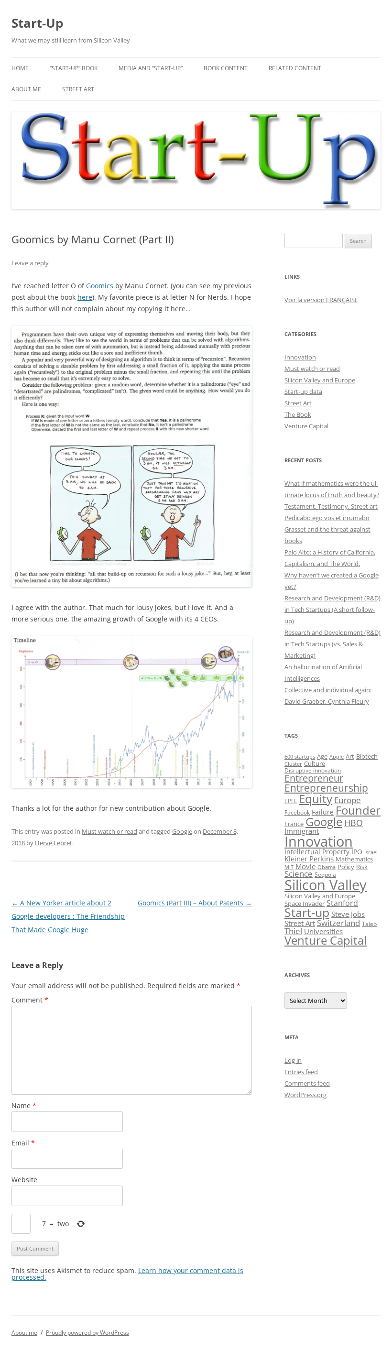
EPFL (290, 801)
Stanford (342, 903)
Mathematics (354, 859)
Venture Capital (306, 426)
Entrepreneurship (326, 788)
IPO (356, 851)
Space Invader (304, 903)
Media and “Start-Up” (151, 68)
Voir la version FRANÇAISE (321, 299)
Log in (293, 1060)
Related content (295, 68)
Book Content (226, 68)
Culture (314, 764)
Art (350, 756)
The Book (297, 414)
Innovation (300, 357)
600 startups (299, 756)
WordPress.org (305, 1094)
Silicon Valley (325, 884)
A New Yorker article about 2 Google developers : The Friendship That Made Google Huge (68, 916)
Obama (326, 867)
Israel (371, 852)
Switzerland (338, 922)
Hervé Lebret (53, 842)
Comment (29, 999)
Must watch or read (109, 831)
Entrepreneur (313, 778)
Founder (358, 810)
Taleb (369, 923)
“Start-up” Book (74, 68)
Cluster (293, 763)
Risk (362, 867)
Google (182, 831)
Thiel (293, 930)
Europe (347, 800)
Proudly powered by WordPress (87, 1332)
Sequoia (325, 875)
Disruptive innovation (312, 770)
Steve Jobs (348, 914)
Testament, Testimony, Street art (331, 506)
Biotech (367, 756)
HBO (353, 822)
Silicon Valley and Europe (319, 380)
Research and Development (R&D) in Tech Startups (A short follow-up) (332, 609)
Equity (315, 798)
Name (23, 1105)
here (84, 297)
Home (20, 68)
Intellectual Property (316, 851)
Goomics (99, 285)
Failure (323, 812)
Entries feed (301, 1071)
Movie (305, 866)
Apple (336, 756)
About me (26, 89)
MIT (289, 867)
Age (322, 756)
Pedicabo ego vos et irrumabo (327, 517)
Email (23, 1142)
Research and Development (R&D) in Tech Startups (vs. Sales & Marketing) (332, 644)
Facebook (297, 812)
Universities (323, 931)
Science (298, 873)
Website (24, 1179)
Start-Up (37, 23)
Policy (346, 866)
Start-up (306, 912)
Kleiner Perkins (309, 858)
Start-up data (303, 391)
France (294, 823)
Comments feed (307, 1083)
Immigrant (301, 831)
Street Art (78, 89)
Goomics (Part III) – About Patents (195, 902)
